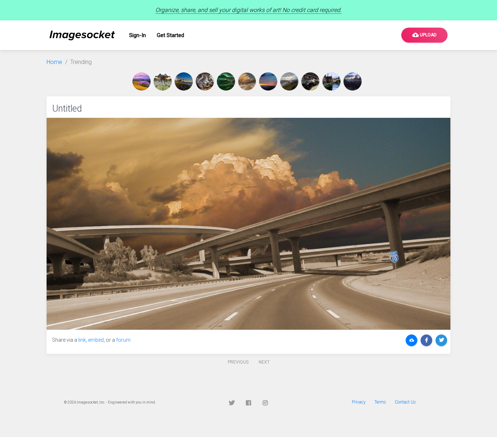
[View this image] (143, 81)
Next (264, 362)
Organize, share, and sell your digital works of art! (248, 10)
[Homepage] (82, 35)
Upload (424, 35)
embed (96, 340)
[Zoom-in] (248, 224)
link (82, 340)
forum (123, 340)
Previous (238, 362)
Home (54, 62)
